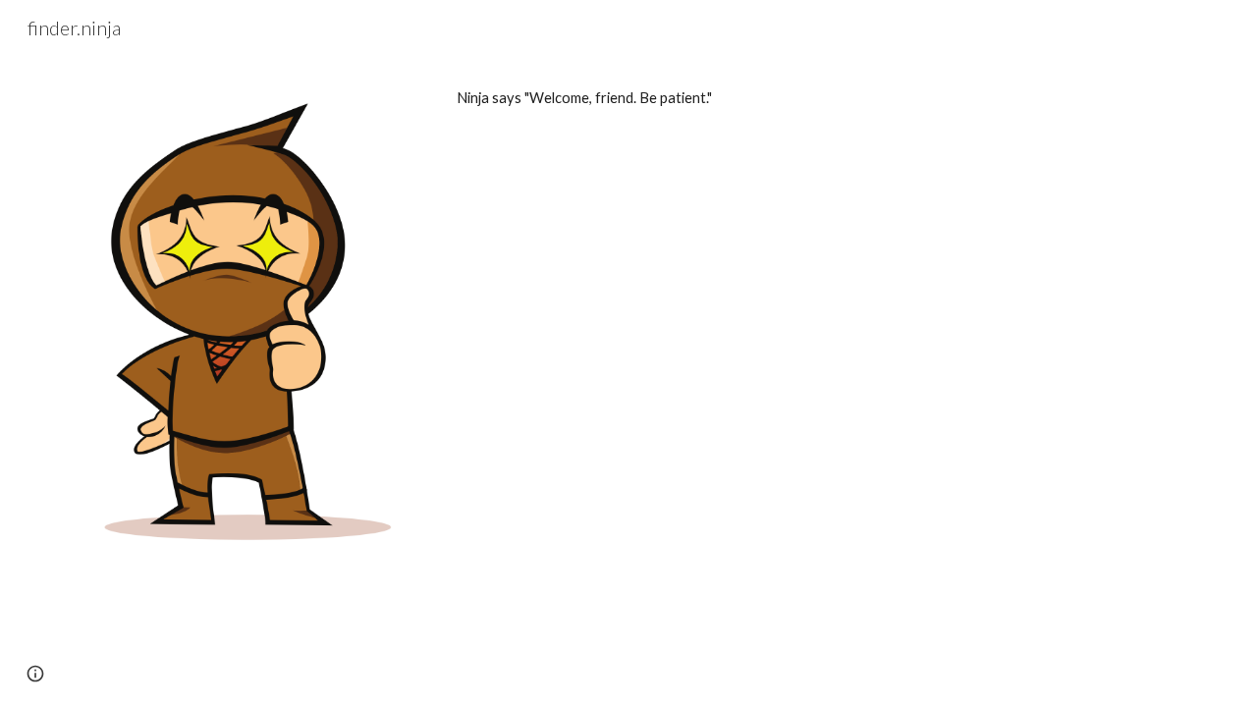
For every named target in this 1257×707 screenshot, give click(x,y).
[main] (822, 98)
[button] (35, 673)
